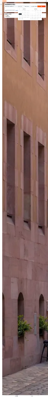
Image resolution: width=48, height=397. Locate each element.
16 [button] (22, 15)
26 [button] (27, 17)
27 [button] (32, 18)
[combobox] (12, 6)
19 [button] (27, 15)
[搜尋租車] (1, 5)
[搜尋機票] (1, 3)
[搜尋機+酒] (1, 7)
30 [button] (22, 18)
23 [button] (22, 17)
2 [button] (22, 12)
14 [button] (19, 15)
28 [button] (19, 18)
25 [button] (25, 17)
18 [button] (25, 15)
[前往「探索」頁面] (1, 9)
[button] (1, 1)
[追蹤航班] (1, 10)
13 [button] (32, 15)
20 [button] (32, 17)
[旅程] (1, 12)
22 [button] (35, 17)
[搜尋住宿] (1, 4)
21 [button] (19, 17)
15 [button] (35, 15)
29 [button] (35, 18)
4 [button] (40, 12)
